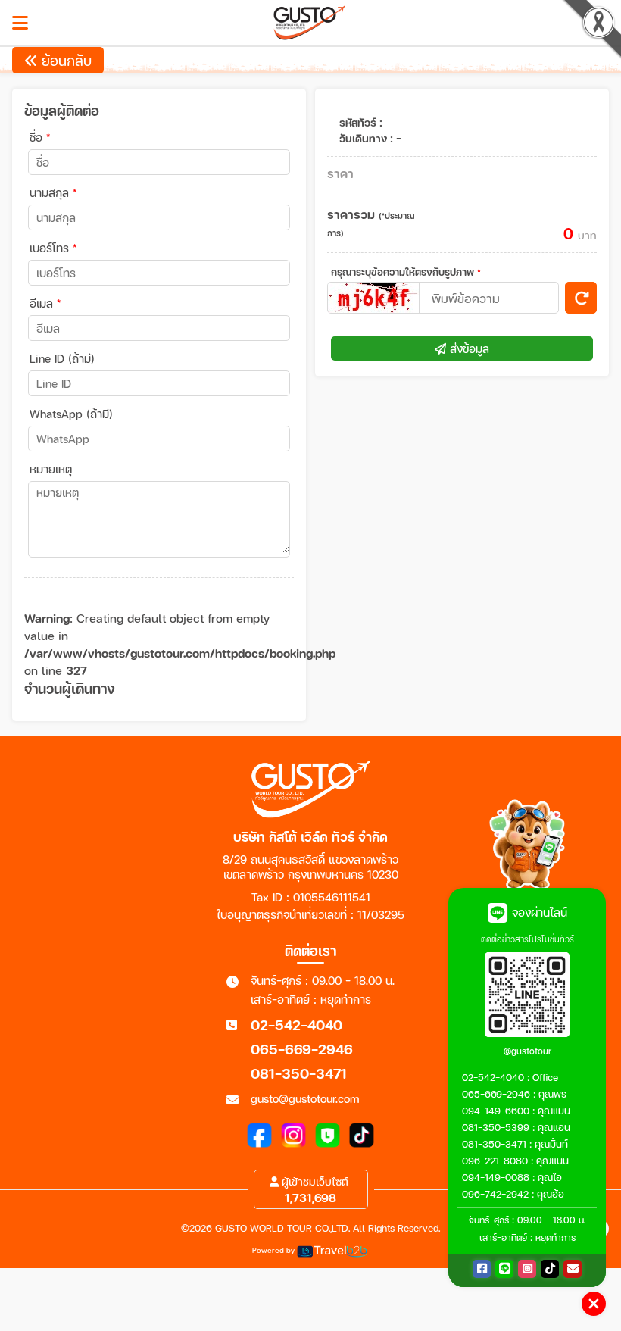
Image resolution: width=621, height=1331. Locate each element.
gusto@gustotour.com (305, 1098)
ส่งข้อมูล (467, 348)
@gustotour (527, 1051)
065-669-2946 (302, 1049)
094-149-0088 (495, 1177)
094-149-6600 (495, 1110)
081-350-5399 (495, 1127)
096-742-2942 (495, 1194)
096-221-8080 (495, 1160)
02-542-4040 (296, 1024)
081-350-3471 (299, 1073)
